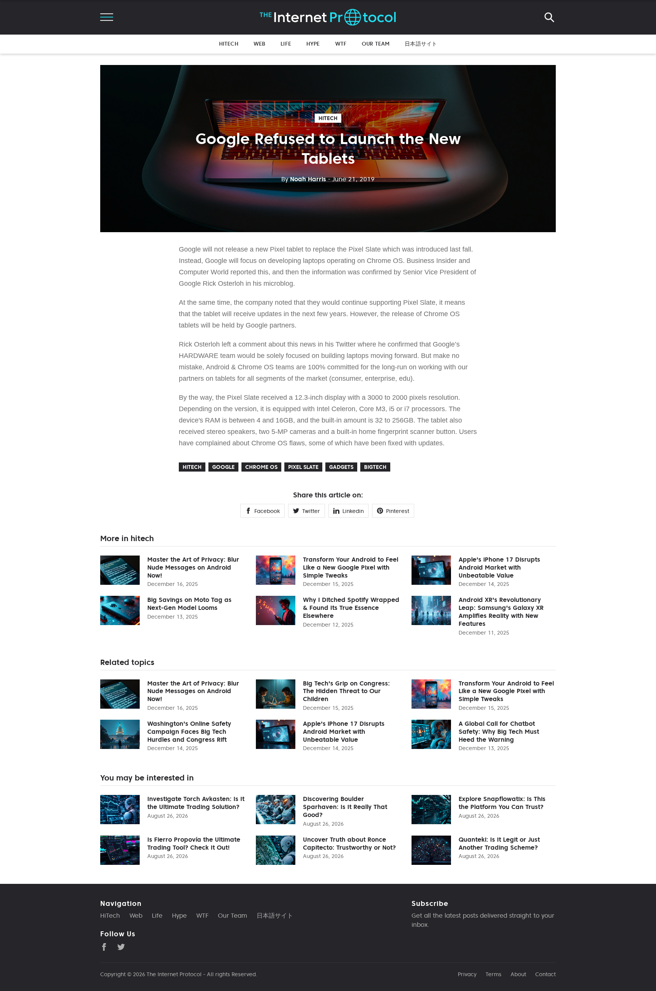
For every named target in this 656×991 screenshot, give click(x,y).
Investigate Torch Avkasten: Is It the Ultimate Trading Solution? (195, 803)
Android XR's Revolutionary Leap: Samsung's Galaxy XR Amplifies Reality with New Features (501, 611)
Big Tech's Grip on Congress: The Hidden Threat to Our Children (346, 691)
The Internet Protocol (174, 974)
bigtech (375, 467)
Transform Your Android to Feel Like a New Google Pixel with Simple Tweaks (350, 567)
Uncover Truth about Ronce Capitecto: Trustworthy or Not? (349, 843)
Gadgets (341, 467)
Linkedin (353, 511)
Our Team (376, 43)
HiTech (228, 43)
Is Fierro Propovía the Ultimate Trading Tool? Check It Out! (193, 843)
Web (259, 43)
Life (286, 43)
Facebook (267, 511)
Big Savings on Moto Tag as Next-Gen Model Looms (189, 603)
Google (223, 467)
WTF (341, 43)
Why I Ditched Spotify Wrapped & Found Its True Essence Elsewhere (351, 607)
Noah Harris (303, 179)
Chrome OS (261, 467)
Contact (545, 974)
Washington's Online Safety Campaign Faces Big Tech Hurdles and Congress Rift (189, 731)
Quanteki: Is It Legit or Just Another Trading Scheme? (499, 843)
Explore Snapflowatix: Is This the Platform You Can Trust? (502, 803)
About (518, 974)
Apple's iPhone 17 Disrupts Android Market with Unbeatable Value (499, 567)
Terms (493, 974)
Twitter (311, 511)
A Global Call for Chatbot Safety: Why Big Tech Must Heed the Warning (499, 731)
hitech (328, 118)
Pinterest (397, 511)
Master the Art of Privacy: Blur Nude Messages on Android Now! (193, 567)
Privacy (467, 974)
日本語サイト (421, 43)
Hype (313, 43)
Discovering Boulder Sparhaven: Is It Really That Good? (345, 806)
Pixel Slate (303, 467)
